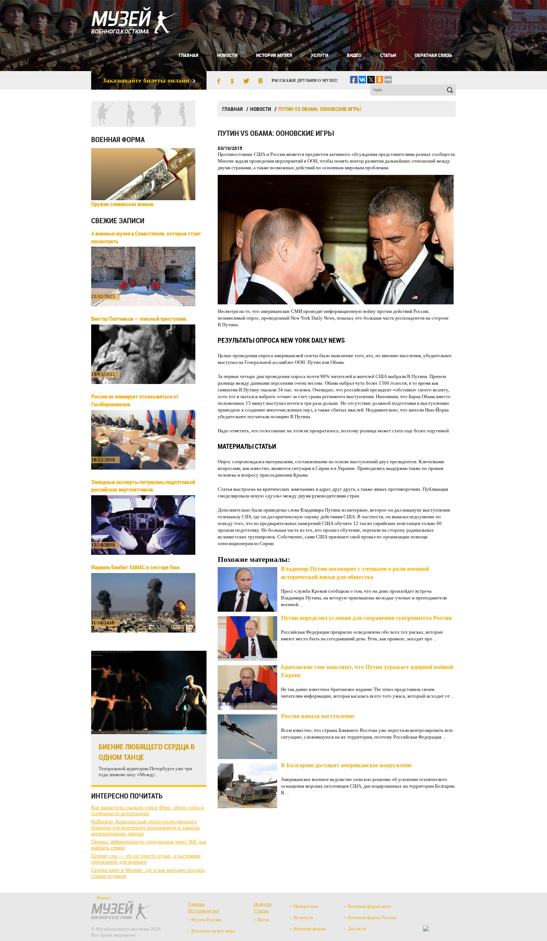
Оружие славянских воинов (122, 204)
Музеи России (206, 919)
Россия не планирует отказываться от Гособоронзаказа (135, 400)
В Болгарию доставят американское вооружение (346, 765)
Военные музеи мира (213, 931)
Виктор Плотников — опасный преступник (139, 318)
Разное (104, 897)
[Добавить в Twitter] (246, 81)
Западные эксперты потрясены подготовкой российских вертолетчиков (143, 485)
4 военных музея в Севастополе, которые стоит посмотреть (146, 237)
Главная (188, 55)
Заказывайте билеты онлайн (145, 80)
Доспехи (357, 928)
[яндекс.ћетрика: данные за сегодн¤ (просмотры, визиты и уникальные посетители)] (426, 928)
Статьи (388, 55)
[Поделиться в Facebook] (218, 81)
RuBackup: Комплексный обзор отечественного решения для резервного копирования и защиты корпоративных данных (145, 827)
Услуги (319, 55)
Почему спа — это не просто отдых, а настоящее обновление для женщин (146, 859)
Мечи (263, 919)
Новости (227, 55)
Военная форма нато (369, 906)
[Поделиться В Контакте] (260, 81)
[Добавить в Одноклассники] (232, 81)
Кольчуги (303, 917)
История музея (274, 55)
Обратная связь (433, 55)
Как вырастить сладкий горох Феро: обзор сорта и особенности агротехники (147, 810)
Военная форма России (372, 917)
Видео (354, 55)
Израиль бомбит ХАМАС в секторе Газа (135, 567)
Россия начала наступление (318, 716)
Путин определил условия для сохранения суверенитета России (366, 618)
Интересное (306, 906)
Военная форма (118, 139)
